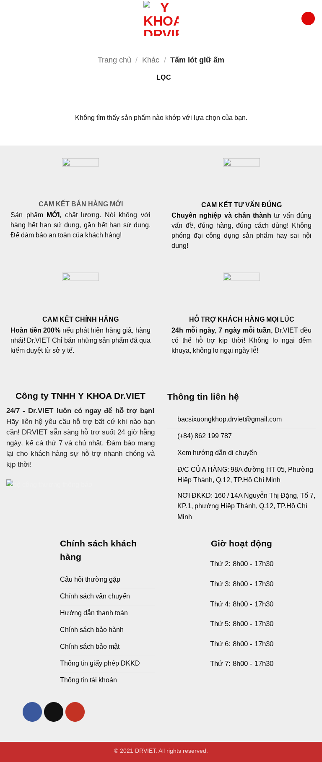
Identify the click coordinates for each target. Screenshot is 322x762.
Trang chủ (114, 59)
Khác (150, 59)
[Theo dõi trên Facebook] (32, 712)
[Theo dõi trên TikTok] (54, 712)
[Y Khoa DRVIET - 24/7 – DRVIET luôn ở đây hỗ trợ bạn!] (161, 18)
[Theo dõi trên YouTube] (75, 712)
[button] (10, 18)
